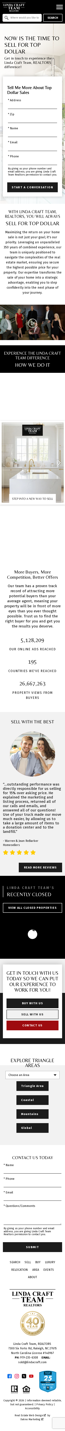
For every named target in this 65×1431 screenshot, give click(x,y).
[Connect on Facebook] (9, 1376)
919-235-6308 (27, 1357)
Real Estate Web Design (29, 1415)
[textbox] (24, 17)
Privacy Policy (44, 1404)
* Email (12, 142)
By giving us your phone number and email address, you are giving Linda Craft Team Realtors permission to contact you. (32, 171)
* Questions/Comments (19, 1206)
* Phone (13, 156)
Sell (28, 1262)
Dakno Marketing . (32, 1419)
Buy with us (32, 1003)
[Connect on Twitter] (24, 1376)
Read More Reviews (40, 867)
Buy (37, 1262)
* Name (13, 128)
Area (35, 1269)
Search (52, 17)
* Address (14, 100)
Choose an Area (18, 1075)
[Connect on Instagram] (17, 1376)
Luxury (50, 1262)
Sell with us (32, 1014)
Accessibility (32, 1408)
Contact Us (32, 1025)
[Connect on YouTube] (31, 1376)
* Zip (11, 114)
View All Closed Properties (32, 907)
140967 (49, 1353)
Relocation (19, 1269)
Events (48, 1269)
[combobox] (22, 18)
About (32, 1277)
